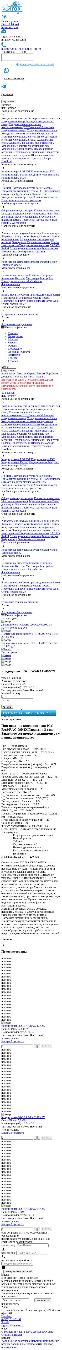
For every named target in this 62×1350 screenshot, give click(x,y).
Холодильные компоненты (26, 1343)
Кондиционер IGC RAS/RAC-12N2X (23, 1025)
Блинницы (35, 233)
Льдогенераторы (44, 142)
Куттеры (20, 278)
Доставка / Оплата (19, 351)
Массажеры (32, 278)
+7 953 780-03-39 (14, 78)
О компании (8, 1331)
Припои (6, 187)
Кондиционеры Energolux (44, 174)
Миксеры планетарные (14, 213)
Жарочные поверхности (15, 236)
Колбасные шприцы (41, 275)
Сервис (31, 373)
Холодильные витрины (26, 136)
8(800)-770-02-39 (11, 48)
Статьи (5, 1334)
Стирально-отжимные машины (19, 314)
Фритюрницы (50, 248)
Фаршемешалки (10, 284)
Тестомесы (28, 219)
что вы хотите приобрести (16, 1260)
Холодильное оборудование (17, 1340)
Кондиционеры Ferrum (14, 174)
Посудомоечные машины (34, 245)
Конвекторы (8, 261)
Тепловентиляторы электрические (37, 261)
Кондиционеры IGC (43, 171)
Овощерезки (19, 242)
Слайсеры (36, 281)
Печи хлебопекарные (27, 216)
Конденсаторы (44, 187)
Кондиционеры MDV (14, 177)
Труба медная (23, 194)
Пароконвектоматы (38, 242)
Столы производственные (36, 294)
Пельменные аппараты (14, 275)
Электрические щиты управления (21, 200)
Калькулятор (15, 336)
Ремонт (12, 345)
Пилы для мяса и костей (15, 281)
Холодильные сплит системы (18, 133)
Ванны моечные (10, 294)
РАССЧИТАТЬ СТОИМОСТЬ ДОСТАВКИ (29, 713)
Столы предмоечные (13, 303)
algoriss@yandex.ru (12, 36)
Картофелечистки (40, 236)
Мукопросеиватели (40, 213)
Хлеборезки (19, 222)
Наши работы (25, 1331)
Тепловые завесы (11, 264)
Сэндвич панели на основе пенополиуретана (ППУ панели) (21, 126)
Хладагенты (39, 194)
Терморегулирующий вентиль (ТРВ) (23, 191)
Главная (13, 333)
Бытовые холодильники (15, 158)
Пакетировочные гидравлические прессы (25, 297)
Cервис (12, 342)
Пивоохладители (20, 155)
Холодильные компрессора (17, 197)
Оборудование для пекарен (17, 210)
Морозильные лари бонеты (17, 148)
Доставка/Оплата (43, 1331)
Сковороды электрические (25, 248)
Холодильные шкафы (21, 142)
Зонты (56, 294)
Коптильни (7, 278)
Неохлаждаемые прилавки (28, 152)
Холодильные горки (24, 139)
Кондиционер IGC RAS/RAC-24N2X (23, 1208)
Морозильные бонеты (14, 145)
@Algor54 (7, 94)
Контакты (14, 354)
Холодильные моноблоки (42, 130)
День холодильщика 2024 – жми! (36, 64)
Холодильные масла (45, 197)
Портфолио (15, 348)
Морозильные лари (39, 145)
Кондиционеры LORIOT (15, 171)
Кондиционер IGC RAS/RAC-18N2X (23, 1117)
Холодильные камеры (14, 118)
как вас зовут (9, 1245)
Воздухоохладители (23, 187)
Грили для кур (50, 233)
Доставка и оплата (12, 376)
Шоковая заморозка (42, 155)
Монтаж (13, 339)
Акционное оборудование (16, 324)
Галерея (12, 357)
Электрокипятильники (31, 251)
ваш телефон (8, 1252)
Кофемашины (28, 239)
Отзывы (13, 361)
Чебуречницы (9, 251)
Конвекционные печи (47, 210)
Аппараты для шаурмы (14, 233)
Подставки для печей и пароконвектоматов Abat (29, 300)
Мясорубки (46, 278)
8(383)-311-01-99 (31, 48)
